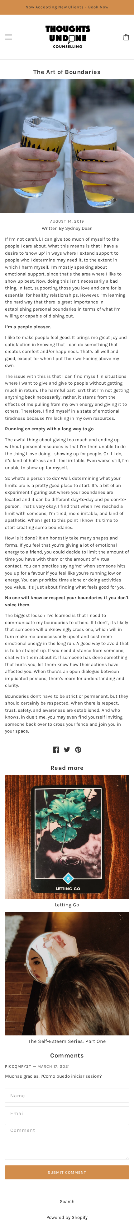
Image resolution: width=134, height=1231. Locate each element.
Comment (20, 1130)
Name (16, 1094)
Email (16, 1112)
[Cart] (126, 37)
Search (67, 1201)
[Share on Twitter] (67, 749)
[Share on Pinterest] (78, 749)
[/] (68, 36)
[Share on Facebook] (55, 749)
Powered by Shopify (67, 1217)
